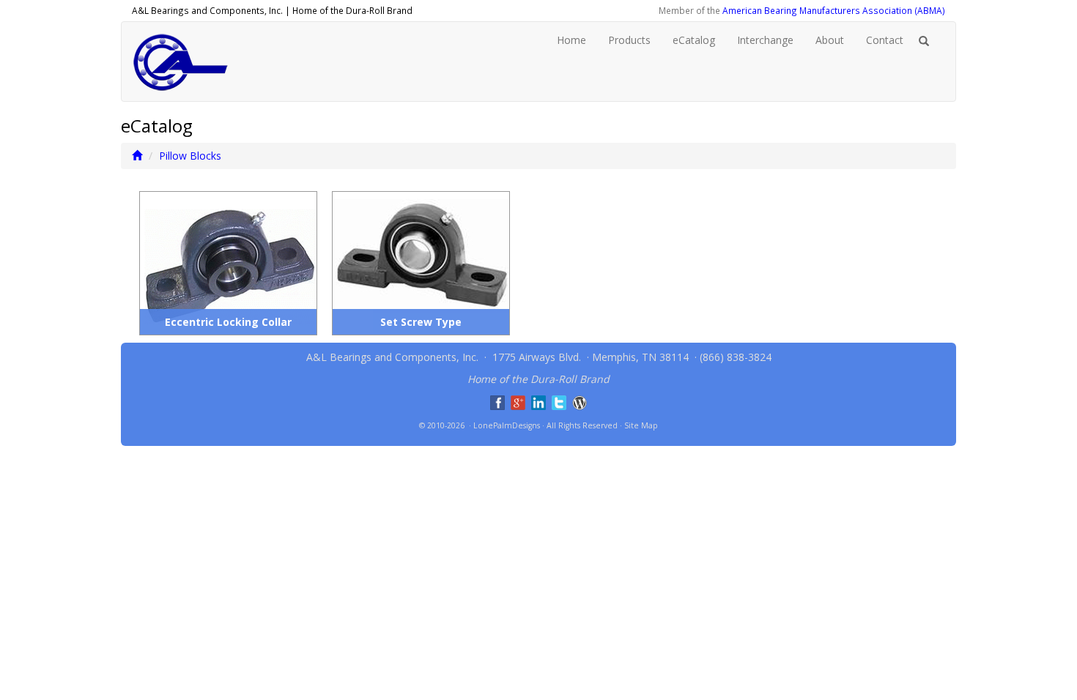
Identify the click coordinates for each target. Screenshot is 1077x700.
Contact (884, 40)
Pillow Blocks (190, 156)
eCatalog (694, 40)
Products (629, 40)
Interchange (765, 40)
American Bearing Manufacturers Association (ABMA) (833, 10)
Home (571, 40)
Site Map (641, 425)
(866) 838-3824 (735, 357)
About (829, 40)
